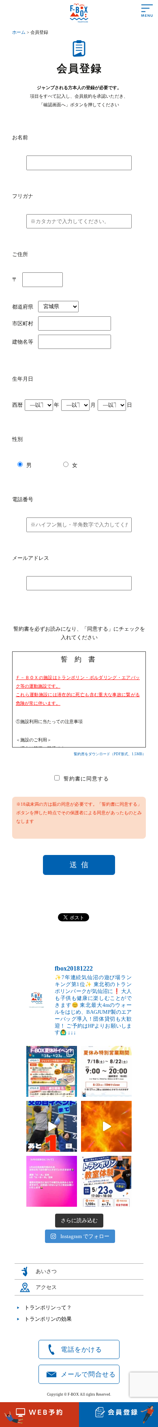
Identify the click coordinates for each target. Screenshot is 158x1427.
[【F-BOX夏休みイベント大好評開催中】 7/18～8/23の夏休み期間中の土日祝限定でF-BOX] (51, 1071)
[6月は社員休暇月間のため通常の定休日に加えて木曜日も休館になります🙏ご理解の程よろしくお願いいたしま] (51, 1181)
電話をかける (81, 1349)
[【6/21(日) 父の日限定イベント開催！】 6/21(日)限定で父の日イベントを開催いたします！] (106, 1126)
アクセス (46, 1287)
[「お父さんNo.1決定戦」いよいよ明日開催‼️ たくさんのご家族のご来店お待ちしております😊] (51, 1126)
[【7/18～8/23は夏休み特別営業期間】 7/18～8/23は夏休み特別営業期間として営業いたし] (106, 1071)
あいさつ (46, 1271)
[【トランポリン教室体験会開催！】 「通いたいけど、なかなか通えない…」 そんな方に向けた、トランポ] (106, 1181)
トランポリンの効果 (48, 1319)
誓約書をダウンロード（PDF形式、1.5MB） (110, 754)
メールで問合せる (88, 1374)
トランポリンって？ (48, 1307)
